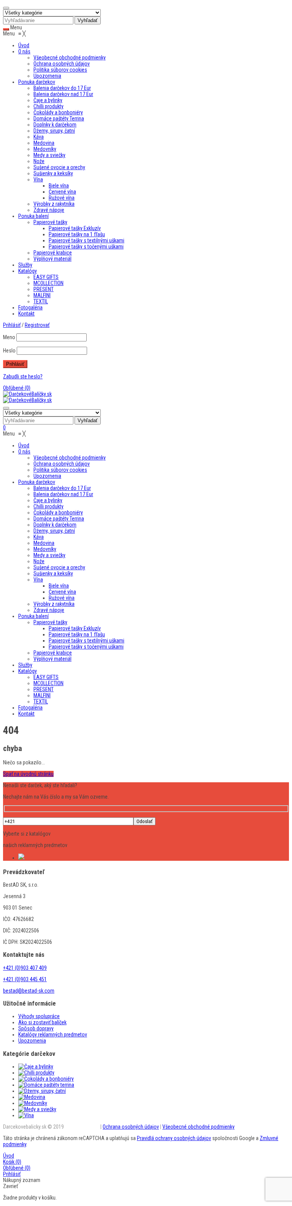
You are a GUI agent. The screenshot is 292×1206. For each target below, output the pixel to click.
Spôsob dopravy (36, 1028)
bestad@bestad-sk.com (28, 991)
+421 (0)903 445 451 (25, 979)
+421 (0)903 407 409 (25, 968)
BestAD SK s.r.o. (82, 1127)
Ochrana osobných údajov (131, 1127)
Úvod (8, 1156)
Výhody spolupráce (39, 1016)
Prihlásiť (12, 1174)
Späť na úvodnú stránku (28, 774)
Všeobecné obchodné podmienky (198, 1127)
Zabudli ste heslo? (23, 376)
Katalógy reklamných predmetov (52, 1034)
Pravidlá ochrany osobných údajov (174, 1138)
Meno (9, 337)
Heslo (9, 351)
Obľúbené (16, 388)
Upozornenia (32, 1041)
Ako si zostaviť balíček (42, 1022)
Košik (12, 1162)
